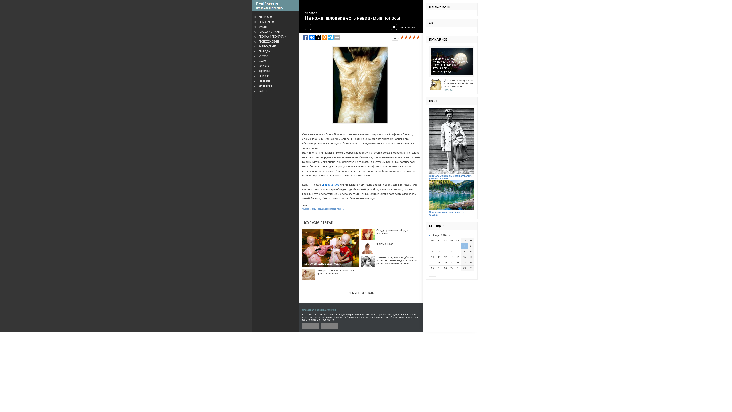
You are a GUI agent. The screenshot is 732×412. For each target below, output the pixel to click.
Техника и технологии (272, 36)
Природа (264, 51)
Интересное (266, 16)
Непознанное (267, 21)
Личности (265, 81)
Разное (263, 91)
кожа (313, 209)
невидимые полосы (326, 209)
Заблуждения (267, 46)
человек (306, 209)
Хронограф (266, 86)
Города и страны (269, 31)
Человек (264, 76)
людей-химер (330, 184)
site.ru (275, 5)
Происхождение (269, 41)
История (264, 66)
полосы (340, 209)
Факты (263, 26)
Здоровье (265, 71)
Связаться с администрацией (319, 310)
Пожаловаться (407, 26)
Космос (263, 56)
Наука (262, 61)
